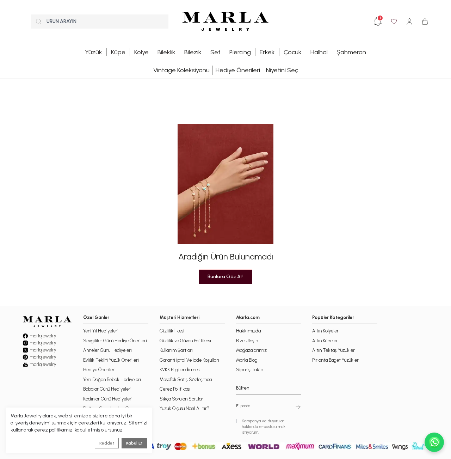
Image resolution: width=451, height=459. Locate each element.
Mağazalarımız (251, 350)
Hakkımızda (248, 330)
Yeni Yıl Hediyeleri (100, 330)
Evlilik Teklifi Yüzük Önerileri (111, 360)
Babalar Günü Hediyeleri (107, 389)
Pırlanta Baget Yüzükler (335, 360)
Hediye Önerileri (238, 70)
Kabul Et (134, 443)
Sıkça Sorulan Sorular (181, 399)
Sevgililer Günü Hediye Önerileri (115, 340)
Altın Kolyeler (325, 330)
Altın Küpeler (325, 340)
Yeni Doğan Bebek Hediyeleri (112, 379)
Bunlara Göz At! (225, 277)
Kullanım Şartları (176, 350)
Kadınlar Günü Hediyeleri (107, 399)
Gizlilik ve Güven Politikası (185, 340)
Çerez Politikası (175, 389)
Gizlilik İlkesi (172, 330)
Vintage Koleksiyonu (181, 70)
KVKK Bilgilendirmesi (180, 369)
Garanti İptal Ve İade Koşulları (189, 360)
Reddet (106, 443)
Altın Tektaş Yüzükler (333, 350)
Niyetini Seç (282, 70)
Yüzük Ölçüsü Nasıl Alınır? (184, 408)
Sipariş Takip (249, 369)
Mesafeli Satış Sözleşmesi (186, 379)
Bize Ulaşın (247, 340)
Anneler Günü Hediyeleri (107, 350)
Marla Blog (247, 360)
